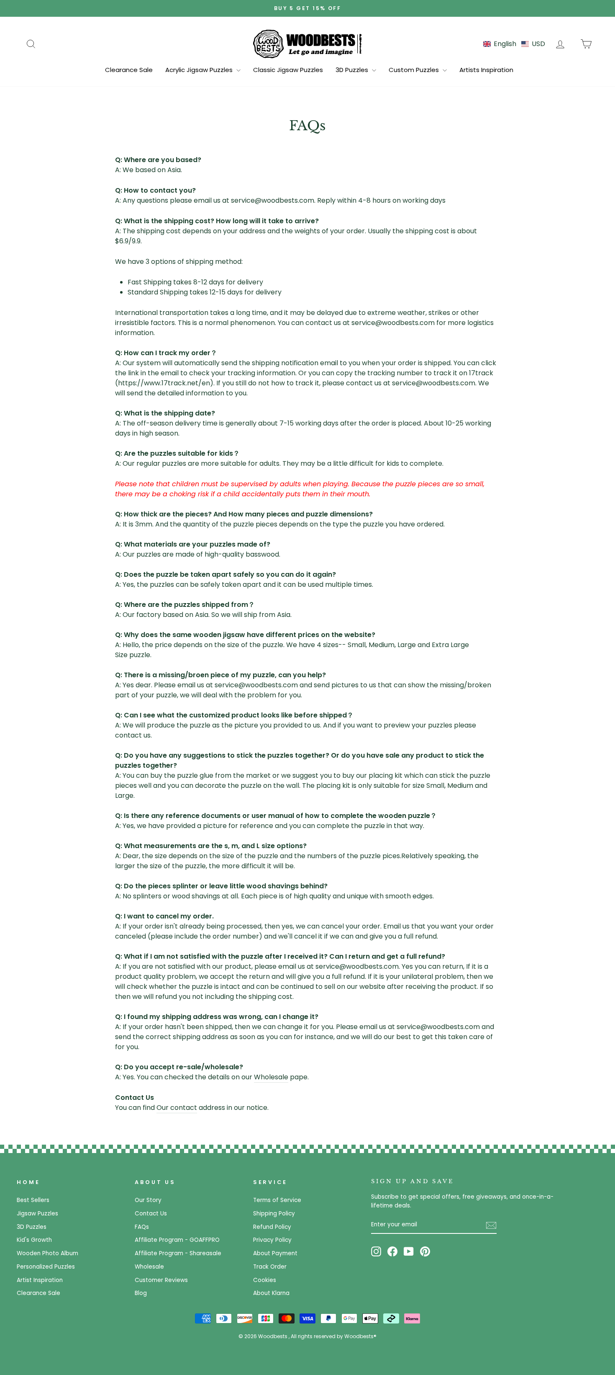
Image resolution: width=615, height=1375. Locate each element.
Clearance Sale (129, 69)
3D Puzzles (353, 69)
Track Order (270, 1267)
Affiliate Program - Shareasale (178, 1253)
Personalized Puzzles (46, 1267)
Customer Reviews (161, 1280)
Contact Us (151, 1214)
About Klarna (271, 1293)
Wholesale (271, 1077)
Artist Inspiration (40, 1280)
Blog (141, 1293)
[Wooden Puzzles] (307, 43)
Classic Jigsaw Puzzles (288, 69)
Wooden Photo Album (47, 1253)
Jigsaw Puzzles (37, 1214)
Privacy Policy (272, 1240)
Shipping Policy (274, 1214)
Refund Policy (272, 1227)
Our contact (176, 1107)
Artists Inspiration (486, 69)
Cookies (264, 1280)
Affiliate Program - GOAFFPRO (177, 1240)
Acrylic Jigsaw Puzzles (199, 69)
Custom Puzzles (415, 69)
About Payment (275, 1253)
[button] (514, 43)
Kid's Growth (34, 1240)
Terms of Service (277, 1200)
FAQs (142, 1227)
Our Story (148, 1200)
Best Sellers (33, 1200)
